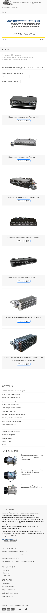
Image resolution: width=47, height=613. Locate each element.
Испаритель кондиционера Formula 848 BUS (23, 237)
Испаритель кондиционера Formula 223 (23, 277)
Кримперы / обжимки (9, 424)
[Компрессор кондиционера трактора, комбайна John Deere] (10, 490)
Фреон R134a (6, 441)
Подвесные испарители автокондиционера (18, 57)
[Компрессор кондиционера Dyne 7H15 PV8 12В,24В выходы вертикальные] (10, 460)
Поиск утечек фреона (9, 435)
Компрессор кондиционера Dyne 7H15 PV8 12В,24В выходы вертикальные (32, 457)
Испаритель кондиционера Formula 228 (23, 157)
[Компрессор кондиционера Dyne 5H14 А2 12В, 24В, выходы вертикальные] (10, 475)
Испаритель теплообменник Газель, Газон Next (23, 317)
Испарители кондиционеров (11, 397)
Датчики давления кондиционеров (13, 414)
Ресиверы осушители (9, 411)
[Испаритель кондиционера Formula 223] (23, 261)
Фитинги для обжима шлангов (12, 418)
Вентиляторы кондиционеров (11, 408)
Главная (6, 55)
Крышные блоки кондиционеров (13, 401)
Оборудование (16, 55)
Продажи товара (22, 77)
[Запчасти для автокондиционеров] (23, 23)
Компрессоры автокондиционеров (13, 391)
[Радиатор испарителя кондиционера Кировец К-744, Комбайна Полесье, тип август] (23, 342)
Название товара (8, 77)
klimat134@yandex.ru (11, 593)
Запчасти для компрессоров (11, 394)
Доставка (6, 570)
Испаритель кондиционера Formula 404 (23, 117)
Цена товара (18, 73)
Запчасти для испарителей (10, 404)
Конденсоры (6, 428)
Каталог (7, 49)
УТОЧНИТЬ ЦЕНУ (23, 121)
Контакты (5, 12)
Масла (4, 445)
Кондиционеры (7, 438)
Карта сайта (6, 576)
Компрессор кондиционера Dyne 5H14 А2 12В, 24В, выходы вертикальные (32, 472)
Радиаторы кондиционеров (11, 431)
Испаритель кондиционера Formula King (23, 197)
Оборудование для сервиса (11, 421)
